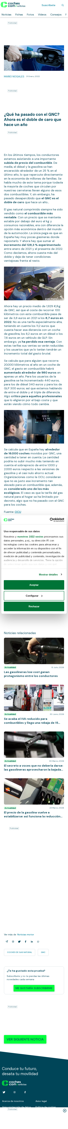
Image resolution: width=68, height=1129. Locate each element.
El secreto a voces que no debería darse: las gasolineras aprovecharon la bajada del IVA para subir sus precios (33, 736)
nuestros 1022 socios (30, 536)
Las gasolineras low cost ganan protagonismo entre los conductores (31, 641)
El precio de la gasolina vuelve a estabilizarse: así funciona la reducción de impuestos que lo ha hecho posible (33, 783)
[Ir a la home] (13, 4)
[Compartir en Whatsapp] (37, 941)
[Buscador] (62, 5)
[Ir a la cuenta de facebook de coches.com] (25, 1092)
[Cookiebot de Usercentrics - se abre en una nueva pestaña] (49, 520)
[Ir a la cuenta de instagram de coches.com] (14, 1092)
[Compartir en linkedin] (31, 941)
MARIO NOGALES (14, 76)
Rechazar (34, 606)
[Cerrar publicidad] (64, 1110)
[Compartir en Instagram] (12, 941)
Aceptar (34, 584)
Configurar (32, 595)
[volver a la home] (14, 1082)
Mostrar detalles (48, 574)
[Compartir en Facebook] (25, 941)
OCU (18, 512)
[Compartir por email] (6, 941)
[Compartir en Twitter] (19, 941)
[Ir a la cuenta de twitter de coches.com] (4, 1092)
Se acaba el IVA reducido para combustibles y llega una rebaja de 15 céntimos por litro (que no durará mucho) (33, 690)
